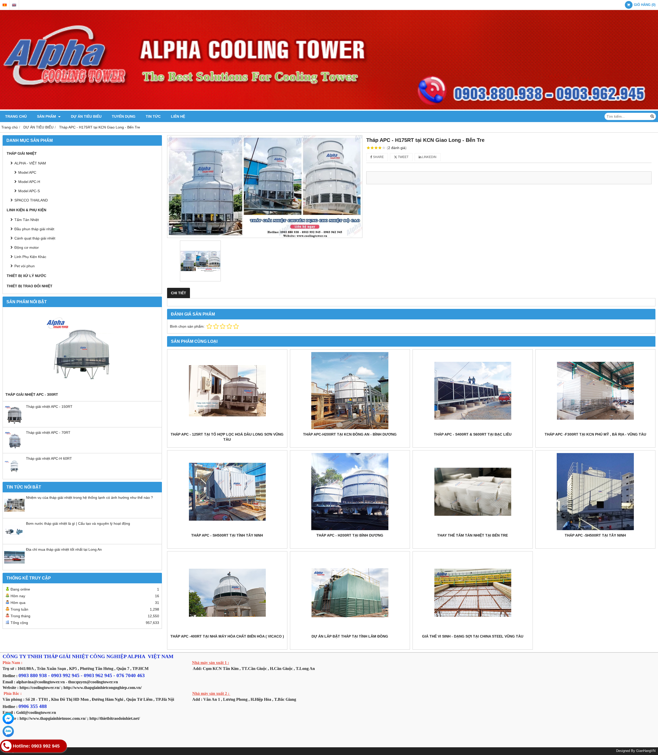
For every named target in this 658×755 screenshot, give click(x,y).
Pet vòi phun (24, 266)
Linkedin (428, 157)
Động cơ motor (26, 247)
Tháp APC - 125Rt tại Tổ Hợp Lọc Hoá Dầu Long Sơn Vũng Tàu (227, 436)
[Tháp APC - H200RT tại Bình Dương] (350, 491)
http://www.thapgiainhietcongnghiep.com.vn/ (102, 687)
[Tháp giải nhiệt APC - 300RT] (82, 350)
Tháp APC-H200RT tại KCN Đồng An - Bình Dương (350, 434)
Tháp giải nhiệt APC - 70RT (48, 432)
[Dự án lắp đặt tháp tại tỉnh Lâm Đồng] (350, 592)
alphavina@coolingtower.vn (40, 682)
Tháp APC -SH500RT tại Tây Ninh (595, 535)
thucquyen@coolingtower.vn (93, 682)
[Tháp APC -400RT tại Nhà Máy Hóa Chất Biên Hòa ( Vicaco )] (227, 592)
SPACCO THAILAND (31, 200)
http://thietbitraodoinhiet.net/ (114, 718)
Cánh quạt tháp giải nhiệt (34, 238)
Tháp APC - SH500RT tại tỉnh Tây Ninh (227, 535)
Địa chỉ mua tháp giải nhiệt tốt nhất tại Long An (64, 549)
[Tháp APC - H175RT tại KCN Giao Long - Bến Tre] (264, 186)
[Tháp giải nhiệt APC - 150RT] (14, 423)
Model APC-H (29, 182)
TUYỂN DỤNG (123, 116)
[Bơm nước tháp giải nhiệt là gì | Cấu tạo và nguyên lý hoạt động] (14, 540)
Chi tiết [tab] (178, 293)
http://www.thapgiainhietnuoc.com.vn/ (53, 718)
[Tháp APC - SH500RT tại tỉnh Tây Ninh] (227, 491)
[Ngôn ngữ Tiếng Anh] (14, 5)
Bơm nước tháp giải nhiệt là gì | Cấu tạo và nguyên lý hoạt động (78, 523)
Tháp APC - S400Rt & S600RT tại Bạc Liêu (472, 434)
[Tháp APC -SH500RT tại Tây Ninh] (595, 491)
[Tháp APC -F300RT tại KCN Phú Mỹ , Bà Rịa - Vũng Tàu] (595, 390)
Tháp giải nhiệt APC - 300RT (31, 394)
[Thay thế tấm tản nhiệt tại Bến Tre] (472, 491)
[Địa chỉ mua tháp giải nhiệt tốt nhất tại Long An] (14, 566)
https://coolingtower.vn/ (40, 687)
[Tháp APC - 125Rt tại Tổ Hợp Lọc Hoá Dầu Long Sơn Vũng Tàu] (227, 390)
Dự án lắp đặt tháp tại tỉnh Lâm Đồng (350, 636)
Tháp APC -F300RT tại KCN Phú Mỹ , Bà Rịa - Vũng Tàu (595, 434)
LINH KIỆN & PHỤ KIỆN (26, 210)
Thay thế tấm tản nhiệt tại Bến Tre (472, 535)
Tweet (402, 157)
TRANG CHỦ (16, 116)
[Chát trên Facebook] (8, 718)
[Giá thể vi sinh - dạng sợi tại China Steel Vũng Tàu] (472, 592)
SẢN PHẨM (47, 116)
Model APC (27, 172)
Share (378, 157)
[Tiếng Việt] (5, 5)
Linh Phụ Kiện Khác (30, 257)
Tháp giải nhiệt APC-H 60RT (49, 458)
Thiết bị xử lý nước (26, 276)
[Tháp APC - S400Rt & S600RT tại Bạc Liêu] (472, 390)
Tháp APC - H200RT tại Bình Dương (349, 535)
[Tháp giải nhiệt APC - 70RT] (14, 449)
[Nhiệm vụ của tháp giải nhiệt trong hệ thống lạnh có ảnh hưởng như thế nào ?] (14, 514)
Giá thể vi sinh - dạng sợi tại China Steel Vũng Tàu (472, 636)
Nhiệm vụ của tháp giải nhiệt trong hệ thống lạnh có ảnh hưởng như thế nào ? (89, 497)
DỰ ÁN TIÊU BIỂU (86, 116)
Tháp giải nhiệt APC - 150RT (49, 406)
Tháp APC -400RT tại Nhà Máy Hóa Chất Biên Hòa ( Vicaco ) (227, 636)
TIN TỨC (153, 116)
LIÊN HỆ (178, 116)
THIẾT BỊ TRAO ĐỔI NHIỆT (29, 286)
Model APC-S (29, 191)
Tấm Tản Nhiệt (26, 220)
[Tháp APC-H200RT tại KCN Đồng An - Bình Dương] (350, 390)
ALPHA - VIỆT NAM (30, 163)
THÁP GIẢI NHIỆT (22, 153)
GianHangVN (645, 751)
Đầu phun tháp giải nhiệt (34, 229)
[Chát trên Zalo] (8, 731)
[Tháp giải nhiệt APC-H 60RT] (14, 475)
